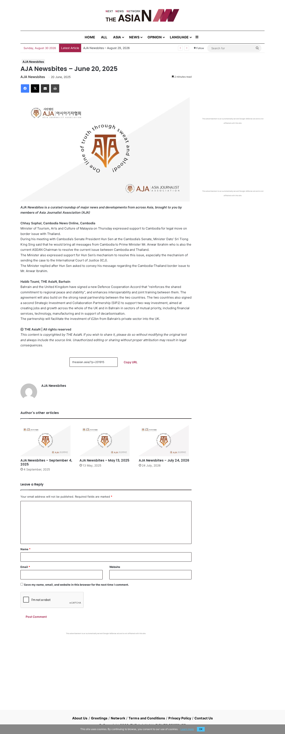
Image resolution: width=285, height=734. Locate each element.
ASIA (117, 37)
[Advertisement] (106, 666)
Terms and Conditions (147, 718)
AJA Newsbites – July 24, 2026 (164, 460)
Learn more (187, 729)
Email (25, 567)
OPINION (155, 37)
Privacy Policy (179, 718)
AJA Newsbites (33, 61)
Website (114, 567)
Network (118, 718)
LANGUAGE (179, 37)
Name (25, 549)
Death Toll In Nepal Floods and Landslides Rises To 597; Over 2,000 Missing (135, 48)
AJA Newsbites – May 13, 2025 (104, 460)
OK (201, 729)
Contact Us (203, 718)
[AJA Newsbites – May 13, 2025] (105, 440)
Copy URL (130, 362)
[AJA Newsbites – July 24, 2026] (165, 440)
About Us (80, 718)
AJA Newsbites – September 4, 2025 (46, 462)
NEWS (134, 37)
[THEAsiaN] (142, 15)
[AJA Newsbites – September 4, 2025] (46, 440)
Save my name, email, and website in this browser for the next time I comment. (76, 584)
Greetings (99, 718)
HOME (90, 37)
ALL (104, 37)
